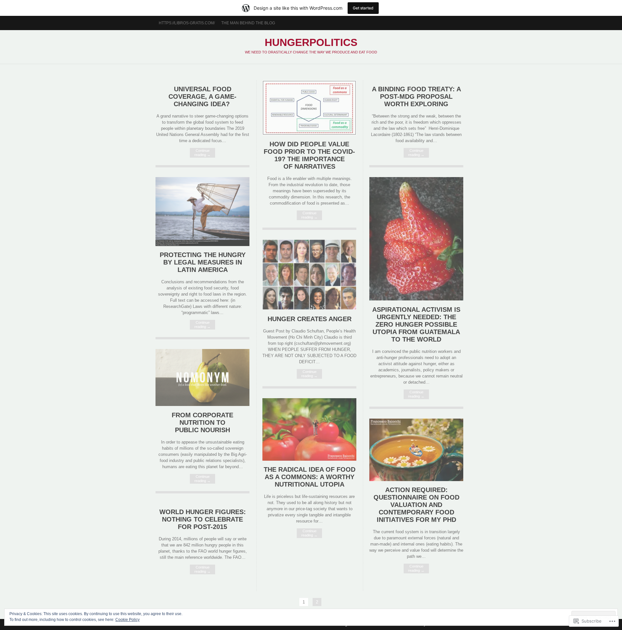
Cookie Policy (127, 619)
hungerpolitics (311, 42)
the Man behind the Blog (248, 23)
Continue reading (202, 153)
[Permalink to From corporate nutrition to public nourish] (202, 404)
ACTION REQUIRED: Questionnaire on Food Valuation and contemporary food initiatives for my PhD (416, 504)
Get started (363, 8)
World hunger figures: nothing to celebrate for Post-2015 (202, 519)
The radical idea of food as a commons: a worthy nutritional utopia (309, 477)
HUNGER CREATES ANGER (309, 318)
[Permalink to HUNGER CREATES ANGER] (309, 308)
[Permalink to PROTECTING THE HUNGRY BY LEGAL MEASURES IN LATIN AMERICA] (202, 244)
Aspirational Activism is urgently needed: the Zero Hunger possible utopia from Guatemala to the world (416, 324)
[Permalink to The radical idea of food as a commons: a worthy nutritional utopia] (309, 459)
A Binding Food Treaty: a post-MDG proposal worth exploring (416, 96)
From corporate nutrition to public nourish (202, 422)
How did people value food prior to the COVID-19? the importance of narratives (309, 155)
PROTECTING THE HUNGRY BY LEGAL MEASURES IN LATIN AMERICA (203, 262)
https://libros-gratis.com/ (187, 23)
